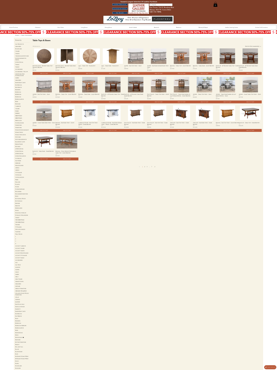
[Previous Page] (139, 166)
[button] (215, 4)
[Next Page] (155, 166)
